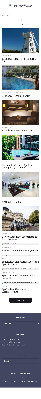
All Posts (22, 382)
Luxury (13, 93)
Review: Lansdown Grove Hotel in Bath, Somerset (19, 238)
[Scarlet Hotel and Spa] (20, 269)
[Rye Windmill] (20, 40)
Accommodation (6, 55)
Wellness (10, 162)
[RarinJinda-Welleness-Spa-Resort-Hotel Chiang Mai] (20, 147)
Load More (20, 300)
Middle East (19, 93)
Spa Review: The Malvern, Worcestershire (15, 290)
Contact (13, 382)
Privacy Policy (32, 382)
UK (12, 55)
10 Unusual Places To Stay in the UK (19, 60)
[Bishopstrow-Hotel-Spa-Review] (20, 255)
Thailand (4, 162)
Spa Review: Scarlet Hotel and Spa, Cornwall (20, 276)
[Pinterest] (22, 378)
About (6, 382)
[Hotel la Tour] (20, 112)
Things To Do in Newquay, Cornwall (13, 345)
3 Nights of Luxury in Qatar (16, 96)
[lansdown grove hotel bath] (20, 218)
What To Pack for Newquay (11, 342)
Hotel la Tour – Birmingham (17, 130)
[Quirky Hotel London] (20, 244)
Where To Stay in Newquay (11, 339)
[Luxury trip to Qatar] (20, 77)
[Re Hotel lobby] (20, 184)
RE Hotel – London (12, 202)
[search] (37, 361)
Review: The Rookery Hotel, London (20, 250)
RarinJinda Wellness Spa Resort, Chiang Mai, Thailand (18, 166)
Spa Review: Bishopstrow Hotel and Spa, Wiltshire (20, 263)
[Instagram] (18, 378)
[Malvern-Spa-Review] (20, 283)
